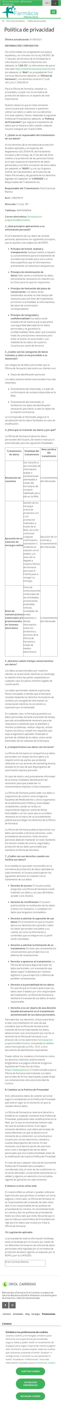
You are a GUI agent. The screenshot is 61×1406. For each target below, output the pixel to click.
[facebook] (5, 1305)
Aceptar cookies (30, 1371)
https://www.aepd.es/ (17, 1069)
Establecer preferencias (30, 1383)
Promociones (48, 1314)
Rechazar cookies (30, 1396)
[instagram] (12, 1305)
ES (47, 3)
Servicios (7, 1314)
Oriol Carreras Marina (15, 21)
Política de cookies (45, 1362)
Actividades (18, 1314)
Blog (27, 1314)
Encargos (35, 1314)
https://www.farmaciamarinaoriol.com (35, 68)
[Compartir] (55, 3)
